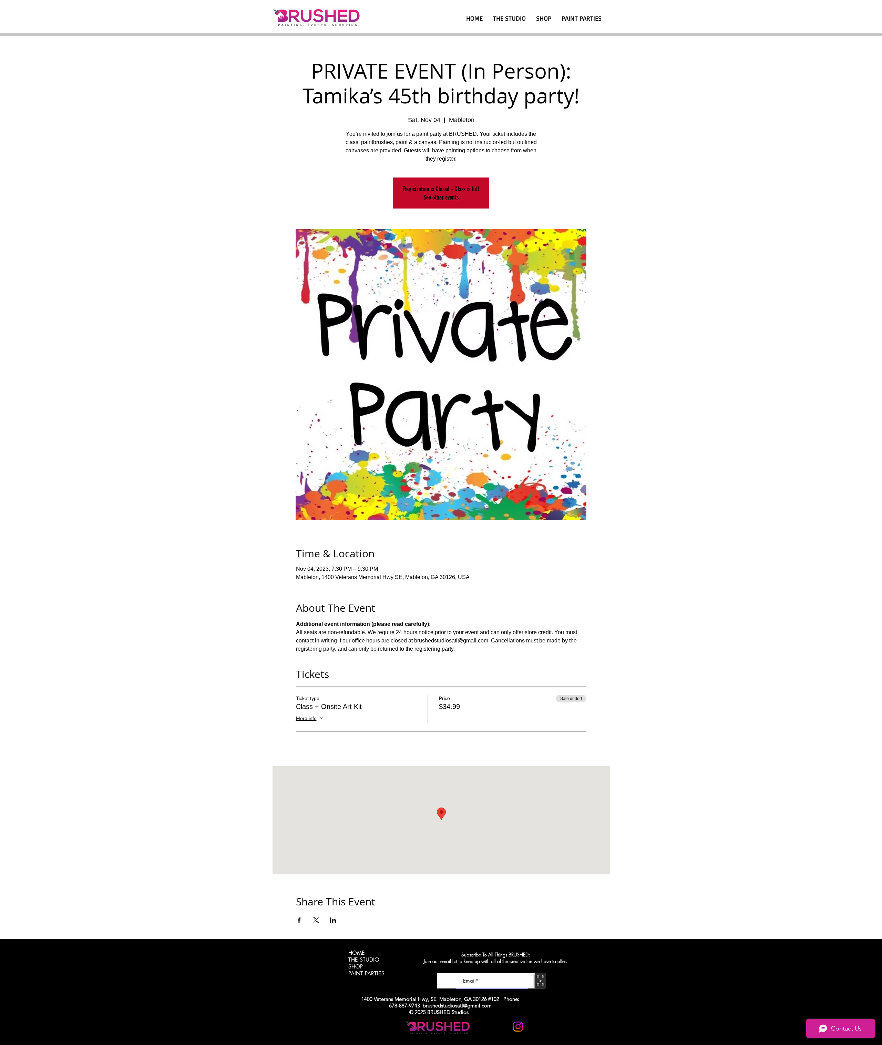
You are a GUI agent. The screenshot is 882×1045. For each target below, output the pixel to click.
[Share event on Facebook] (299, 920)
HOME (356, 953)
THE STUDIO (363, 959)
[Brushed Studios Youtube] (501, 1026)
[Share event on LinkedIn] (333, 920)
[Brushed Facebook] (535, 1026)
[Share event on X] (316, 920)
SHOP (355, 966)
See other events (441, 197)
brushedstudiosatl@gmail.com (457, 1005)
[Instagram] (518, 1026)
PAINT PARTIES (366, 973)
